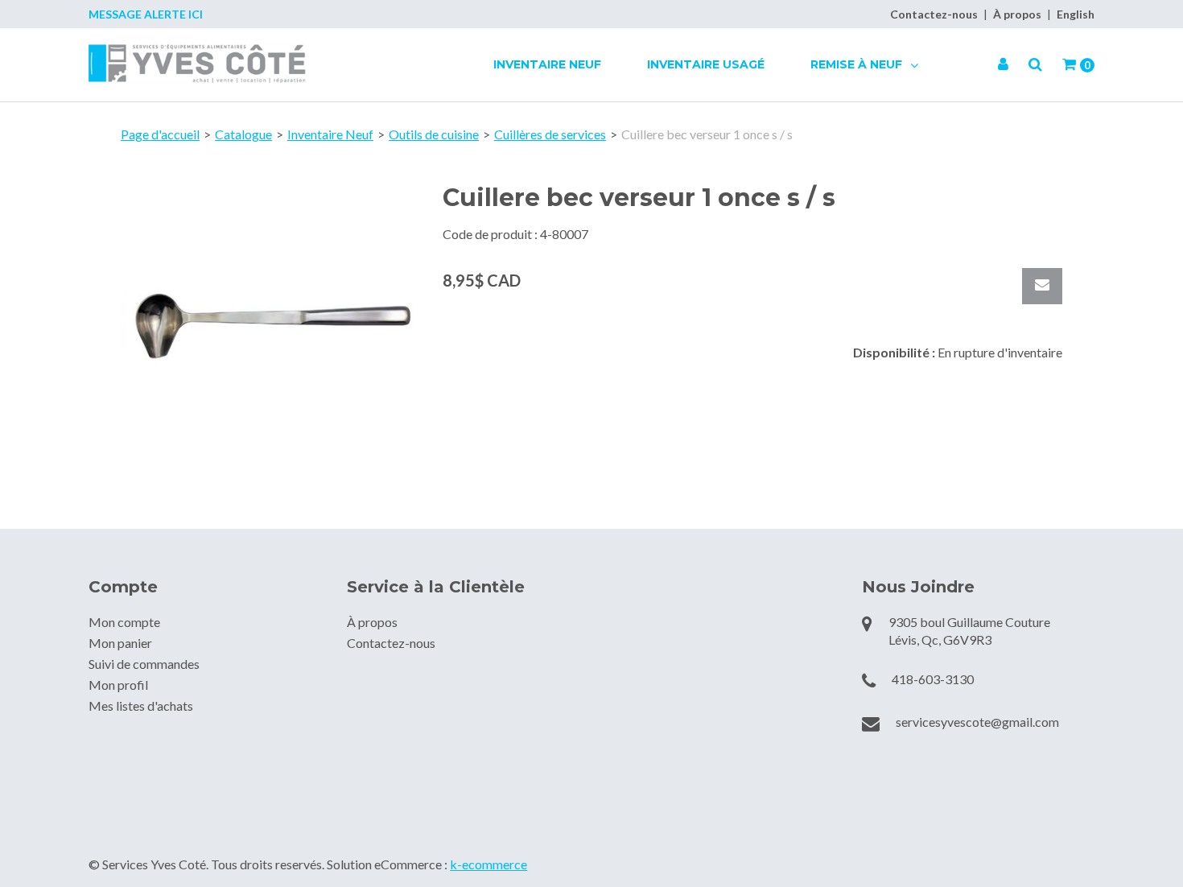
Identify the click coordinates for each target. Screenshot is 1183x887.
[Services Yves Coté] (197, 63)
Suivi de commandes (144, 663)
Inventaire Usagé (706, 64)
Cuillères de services (550, 134)
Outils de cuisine (434, 134)
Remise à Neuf (857, 64)
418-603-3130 (933, 679)
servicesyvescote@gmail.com (977, 721)
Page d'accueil (160, 134)
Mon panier (120, 642)
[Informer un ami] (1042, 286)
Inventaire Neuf (547, 64)
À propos (1017, 14)
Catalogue (243, 134)
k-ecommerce (488, 864)
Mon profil (118, 684)
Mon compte (124, 621)
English (1075, 14)
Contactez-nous (934, 14)
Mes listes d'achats (141, 705)
